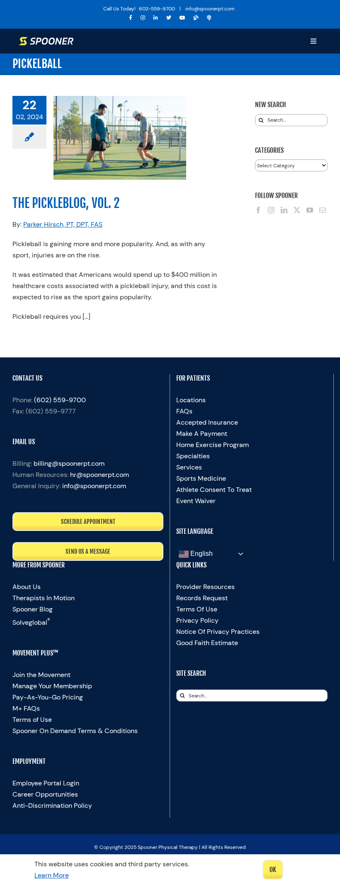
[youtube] (182, 17)
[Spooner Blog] (196, 17)
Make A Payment (201, 433)
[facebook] (130, 17)
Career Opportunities (45, 794)
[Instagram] (271, 210)
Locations (191, 400)
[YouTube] (309, 210)
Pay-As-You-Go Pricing (47, 697)
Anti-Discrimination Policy (52, 805)
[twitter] (168, 17)
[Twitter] (297, 210)
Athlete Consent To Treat (214, 489)
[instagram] (143, 17)
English (201, 553)
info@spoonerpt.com (94, 486)
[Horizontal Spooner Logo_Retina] (46, 40)
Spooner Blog (32, 609)
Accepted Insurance (207, 422)
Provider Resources (205, 586)
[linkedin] (155, 17)
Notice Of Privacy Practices (218, 631)
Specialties (193, 456)
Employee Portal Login (45, 783)
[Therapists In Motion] (209, 17)
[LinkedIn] (284, 210)
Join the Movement (41, 674)
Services (189, 467)
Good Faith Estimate (207, 642)
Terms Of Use (196, 609)
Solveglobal (31, 622)
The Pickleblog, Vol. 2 (66, 203)
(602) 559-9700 (60, 400)
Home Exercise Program (212, 444)
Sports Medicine (201, 478)
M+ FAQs (26, 708)
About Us (26, 586)
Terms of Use (32, 719)
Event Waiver (196, 500)
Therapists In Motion (43, 598)
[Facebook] (258, 210)
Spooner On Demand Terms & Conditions (75, 730)
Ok (273, 869)
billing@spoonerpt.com (69, 463)
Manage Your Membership (52, 686)
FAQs (184, 411)
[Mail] (322, 210)
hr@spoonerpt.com (99, 474)
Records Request (202, 598)
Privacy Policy (197, 620)
